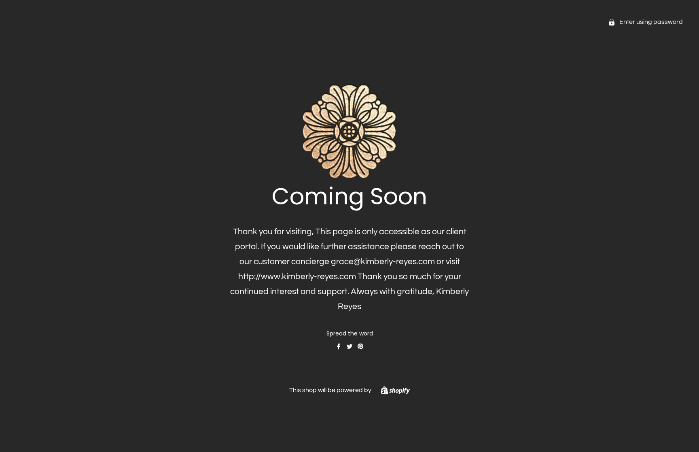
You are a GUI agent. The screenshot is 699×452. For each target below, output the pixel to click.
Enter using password (650, 22)
